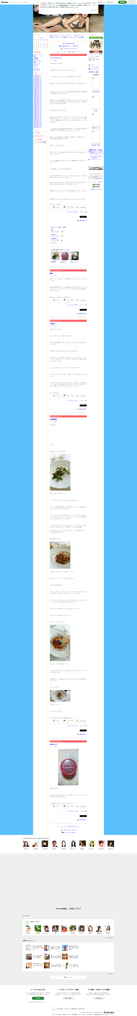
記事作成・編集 (93, 72)
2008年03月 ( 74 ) (38, 118)
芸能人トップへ (68, 977)
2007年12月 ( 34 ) (38, 122)
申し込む (99, 998)
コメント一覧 (83, 212)
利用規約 (75, 1014)
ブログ (55, 60)
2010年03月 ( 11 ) (38, 86)
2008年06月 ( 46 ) (38, 114)
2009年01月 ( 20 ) (38, 104)
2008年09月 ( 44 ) (38, 110)
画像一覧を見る (37, 70)
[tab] (27, 922)
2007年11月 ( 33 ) (38, 123)
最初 (70, 52)
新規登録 (122, 2)
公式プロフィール (79, 35)
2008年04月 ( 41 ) (38, 116)
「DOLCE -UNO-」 (96, 145)
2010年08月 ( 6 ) (37, 79)
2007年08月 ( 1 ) (37, 127)
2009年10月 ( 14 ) (38, 92)
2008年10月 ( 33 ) (38, 108)
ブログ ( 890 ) (37, 132)
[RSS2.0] (96, 187)
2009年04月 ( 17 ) (38, 100)
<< (39, 37)
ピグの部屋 (99, 54)
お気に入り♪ (36, 59)
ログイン (131, 2)
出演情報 (65, 37)
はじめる (38, 998)
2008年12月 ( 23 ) (38, 106)
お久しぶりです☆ (38, 61)
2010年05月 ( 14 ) (38, 83)
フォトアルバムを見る (69, 832)
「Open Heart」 (96, 91)
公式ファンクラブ (55, 37)
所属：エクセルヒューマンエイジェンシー (61, 35)
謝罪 (35, 55)
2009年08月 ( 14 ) (38, 95)
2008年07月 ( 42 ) (38, 112)
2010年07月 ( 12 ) (38, 80)
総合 (27, 921)
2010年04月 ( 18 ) (38, 84)
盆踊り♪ (35, 62)
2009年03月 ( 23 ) (38, 102)
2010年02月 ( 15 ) (38, 87)
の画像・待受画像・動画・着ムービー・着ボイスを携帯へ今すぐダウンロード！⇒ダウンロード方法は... (96, 153)
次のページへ (76, 52)
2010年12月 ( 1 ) (37, 75)
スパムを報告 (57, 1014)
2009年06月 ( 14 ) (38, 98)
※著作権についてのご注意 (96, 189)
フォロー (95, 176)
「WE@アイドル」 (96, 128)
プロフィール (93, 54)
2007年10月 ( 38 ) (38, 124)
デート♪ (35, 66)
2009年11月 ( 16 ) (38, 91)
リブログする (82, 207)
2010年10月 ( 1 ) (37, 76)
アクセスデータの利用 (86, 1014)
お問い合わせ (66, 1014)
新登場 (32, 921)
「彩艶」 (96, 110)
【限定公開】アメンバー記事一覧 (69, 46)
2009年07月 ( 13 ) (38, 96)
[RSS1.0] (96, 185)
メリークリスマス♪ (38, 54)
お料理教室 (36, 58)
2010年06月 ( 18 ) (38, 82)
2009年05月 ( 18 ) (38, 99)
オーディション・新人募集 (77, 37)
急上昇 (37, 921)
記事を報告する (83, 220)
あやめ (97, 56)
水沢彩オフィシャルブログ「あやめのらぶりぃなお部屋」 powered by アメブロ (68, 19)
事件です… (36, 65)
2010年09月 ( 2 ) (37, 78)
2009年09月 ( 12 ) (38, 94)
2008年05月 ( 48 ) (38, 115)
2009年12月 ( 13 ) (38, 90)
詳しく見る (68, 998)
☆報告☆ (36, 57)
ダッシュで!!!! (37, 64)
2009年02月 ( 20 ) (38, 103)
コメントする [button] (69, 207)
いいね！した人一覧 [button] (72, 212)
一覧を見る (36, 68)
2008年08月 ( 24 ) (38, 111)
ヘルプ (112, 1014)
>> (42, 37)
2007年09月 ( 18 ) (38, 126)
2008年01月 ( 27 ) (38, 120)
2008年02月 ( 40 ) (38, 119)
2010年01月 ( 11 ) (38, 88)
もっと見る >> (54, 242)
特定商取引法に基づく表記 (101, 1014)
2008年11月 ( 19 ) (38, 107)
